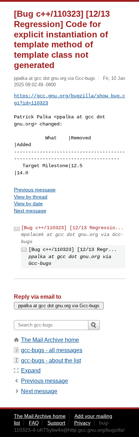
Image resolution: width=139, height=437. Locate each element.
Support (56, 423)
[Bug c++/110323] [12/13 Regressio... (72, 228)
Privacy (82, 423)
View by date (28, 203)
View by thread (30, 197)
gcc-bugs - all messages (51, 350)
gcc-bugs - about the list (51, 361)
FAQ (34, 423)
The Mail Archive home (50, 340)
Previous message (35, 189)
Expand (31, 370)
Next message (30, 211)
